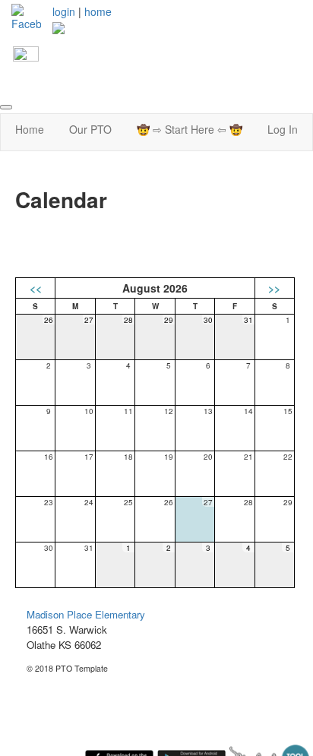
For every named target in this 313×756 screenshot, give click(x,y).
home (98, 11)
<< (36, 288)
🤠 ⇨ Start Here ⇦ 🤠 (189, 129)
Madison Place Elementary (86, 614)
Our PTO (90, 129)
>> (274, 288)
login (63, 11)
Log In (282, 129)
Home (29, 129)
